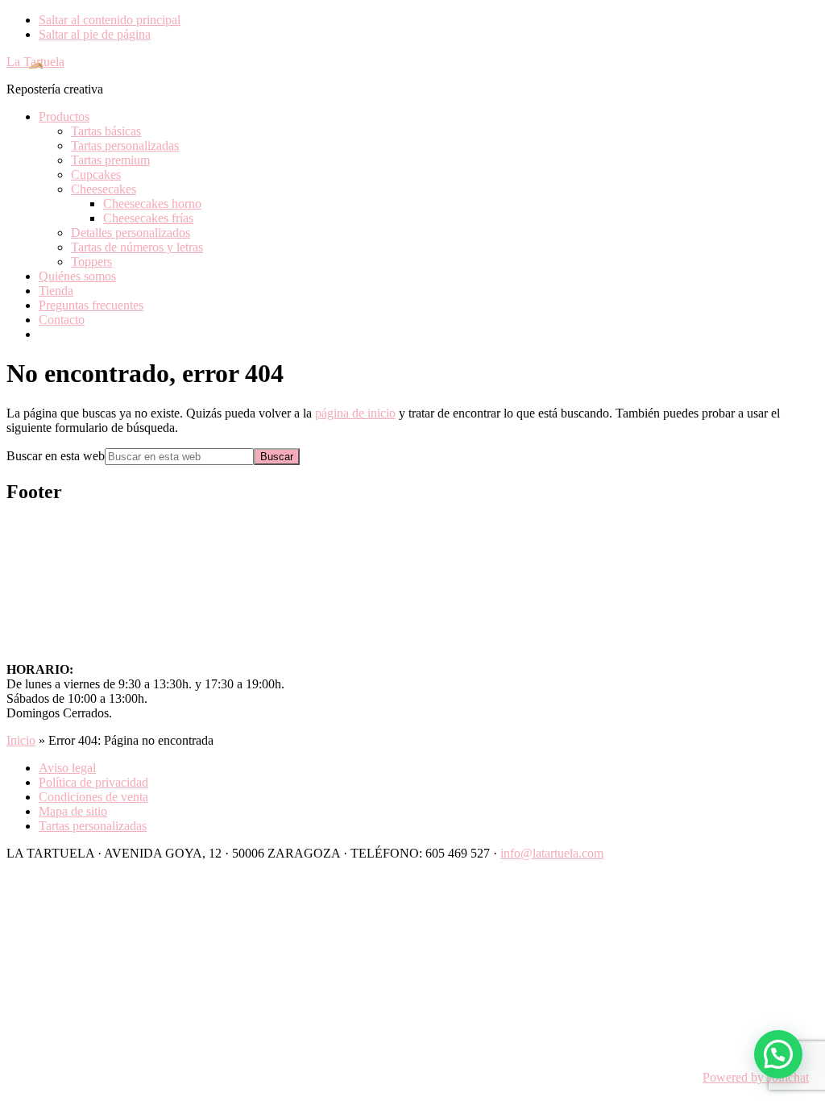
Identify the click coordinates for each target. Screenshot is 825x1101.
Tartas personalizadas (93, 826)
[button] (778, 1054)
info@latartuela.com (551, 853)
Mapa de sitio (73, 811)
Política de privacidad (93, 782)
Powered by (756, 1077)
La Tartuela (35, 62)
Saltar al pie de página (95, 34)
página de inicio (355, 413)
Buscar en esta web (55, 456)
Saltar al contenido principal (109, 20)
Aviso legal (67, 768)
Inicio (20, 740)
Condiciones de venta (93, 797)
